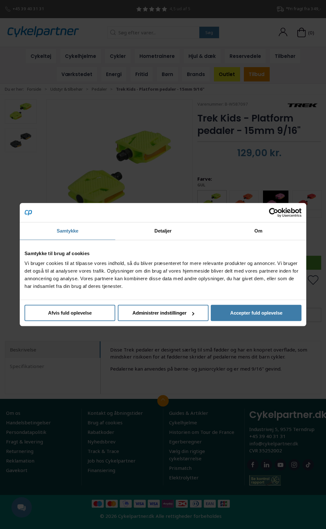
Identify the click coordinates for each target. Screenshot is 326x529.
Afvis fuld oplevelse (70, 313)
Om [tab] (258, 230)
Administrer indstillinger (159, 313)
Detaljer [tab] (163, 230)
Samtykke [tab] (68, 230)
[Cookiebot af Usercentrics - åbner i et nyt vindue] (273, 212)
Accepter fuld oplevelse (256, 313)
